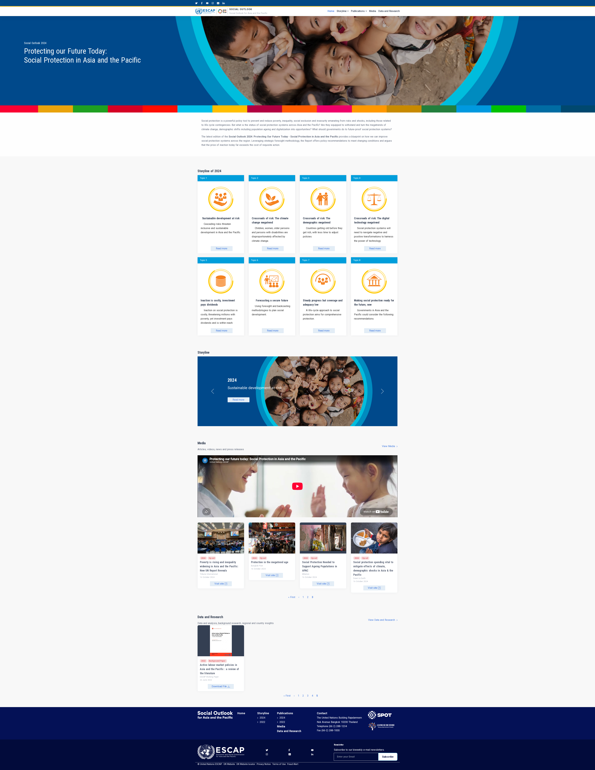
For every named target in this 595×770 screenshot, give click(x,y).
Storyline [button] (341, 11)
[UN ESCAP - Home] (221, 751)
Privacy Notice (264, 764)
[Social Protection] (382, 715)
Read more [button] (238, 399)
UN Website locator (245, 764)
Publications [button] (358, 11)
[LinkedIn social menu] (223, 3)
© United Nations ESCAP (210, 764)
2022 (262, 722)
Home (331, 11)
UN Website (229, 764)
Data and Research (389, 11)
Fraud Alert (292, 764)
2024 (262, 717)
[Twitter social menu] (196, 3)
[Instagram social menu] (213, 3)
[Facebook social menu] (202, 3)
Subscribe (388, 756)
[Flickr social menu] (218, 3)
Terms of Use (279, 764)
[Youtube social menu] (207, 3)
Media (372, 11)
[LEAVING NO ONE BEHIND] (382, 726)
